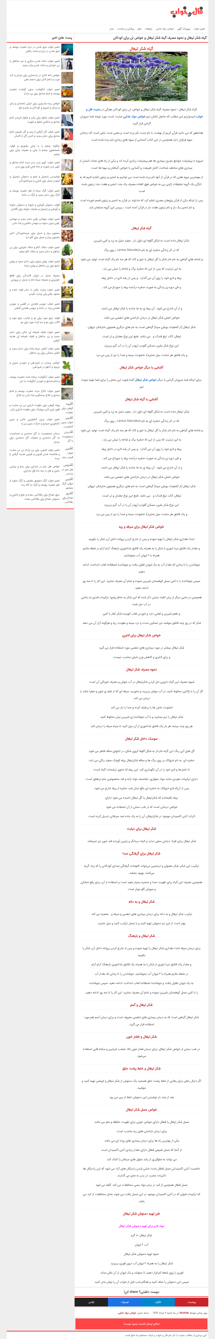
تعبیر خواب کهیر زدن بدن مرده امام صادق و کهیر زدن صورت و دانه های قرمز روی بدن (35, 164)
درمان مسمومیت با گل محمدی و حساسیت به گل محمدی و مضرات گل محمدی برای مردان (35, 437)
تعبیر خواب (199, 29)
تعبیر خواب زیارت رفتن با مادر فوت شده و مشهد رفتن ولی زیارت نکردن (35, 292)
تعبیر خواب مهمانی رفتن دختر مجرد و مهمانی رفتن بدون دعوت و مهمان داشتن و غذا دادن (35, 221)
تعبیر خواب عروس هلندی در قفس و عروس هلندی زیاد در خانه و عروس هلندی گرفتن (35, 306)
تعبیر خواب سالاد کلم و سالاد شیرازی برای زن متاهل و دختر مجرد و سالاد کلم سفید (35, 249)
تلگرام (158, 1302)
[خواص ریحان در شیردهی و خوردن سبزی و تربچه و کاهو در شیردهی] (67, 370)
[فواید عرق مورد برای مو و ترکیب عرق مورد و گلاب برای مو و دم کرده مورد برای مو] (67, 326)
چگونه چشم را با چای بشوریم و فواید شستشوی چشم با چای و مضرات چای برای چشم (35, 150)
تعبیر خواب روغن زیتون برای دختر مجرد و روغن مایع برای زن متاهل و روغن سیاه (35, 263)
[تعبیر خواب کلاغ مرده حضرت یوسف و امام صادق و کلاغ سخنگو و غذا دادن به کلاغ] (67, 399)
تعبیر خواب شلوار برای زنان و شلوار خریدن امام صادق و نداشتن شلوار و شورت (35, 119)
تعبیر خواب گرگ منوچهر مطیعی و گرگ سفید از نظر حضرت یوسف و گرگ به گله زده (35, 482)
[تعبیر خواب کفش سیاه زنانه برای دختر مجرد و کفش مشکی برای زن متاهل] (67, 356)
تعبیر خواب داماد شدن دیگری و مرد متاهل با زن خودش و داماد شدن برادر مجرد (35, 63)
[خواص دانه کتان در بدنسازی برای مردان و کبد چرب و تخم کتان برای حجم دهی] (67, 83)
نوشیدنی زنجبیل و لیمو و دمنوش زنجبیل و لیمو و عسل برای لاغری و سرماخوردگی (35, 178)
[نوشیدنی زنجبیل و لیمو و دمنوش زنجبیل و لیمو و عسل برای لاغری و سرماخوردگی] (67, 184)
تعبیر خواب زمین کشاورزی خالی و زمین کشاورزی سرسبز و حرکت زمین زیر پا (35, 421)
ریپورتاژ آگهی (183, 29)
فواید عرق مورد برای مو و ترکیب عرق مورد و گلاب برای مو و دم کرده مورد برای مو (35, 320)
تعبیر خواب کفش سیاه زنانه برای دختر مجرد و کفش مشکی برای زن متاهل (35, 350)
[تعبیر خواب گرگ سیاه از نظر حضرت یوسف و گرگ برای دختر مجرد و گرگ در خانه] (67, 198)
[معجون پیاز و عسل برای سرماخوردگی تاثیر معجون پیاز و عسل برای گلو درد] (67, 241)
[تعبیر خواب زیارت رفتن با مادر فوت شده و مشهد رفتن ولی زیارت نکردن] (67, 297)
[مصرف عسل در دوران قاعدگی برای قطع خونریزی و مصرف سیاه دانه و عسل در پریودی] (67, 283)
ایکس (91, 1302)
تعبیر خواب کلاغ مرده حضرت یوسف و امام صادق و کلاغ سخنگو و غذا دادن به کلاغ (35, 393)
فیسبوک (125, 1302)
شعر (139, 29)
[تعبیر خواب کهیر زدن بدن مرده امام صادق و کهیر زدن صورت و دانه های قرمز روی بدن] (67, 170)
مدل (112, 29)
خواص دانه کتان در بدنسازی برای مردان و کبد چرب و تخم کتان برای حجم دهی (35, 77)
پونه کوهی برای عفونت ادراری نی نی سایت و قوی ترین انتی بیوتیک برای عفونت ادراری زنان (35, 407)
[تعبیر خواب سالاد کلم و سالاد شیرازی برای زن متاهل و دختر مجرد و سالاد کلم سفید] (67, 255)
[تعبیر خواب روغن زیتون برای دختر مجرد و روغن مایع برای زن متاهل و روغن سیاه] (67, 269)
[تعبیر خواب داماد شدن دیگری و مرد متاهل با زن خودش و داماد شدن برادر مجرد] (67, 69)
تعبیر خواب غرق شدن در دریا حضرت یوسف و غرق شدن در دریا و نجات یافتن (35, 49)
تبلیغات (148, 29)
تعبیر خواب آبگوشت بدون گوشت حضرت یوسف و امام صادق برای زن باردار (35, 91)
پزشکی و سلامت (125, 29)
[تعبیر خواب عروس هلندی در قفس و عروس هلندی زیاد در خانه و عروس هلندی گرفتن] (67, 311)
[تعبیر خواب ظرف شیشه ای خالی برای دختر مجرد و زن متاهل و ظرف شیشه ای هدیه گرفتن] (67, 340)
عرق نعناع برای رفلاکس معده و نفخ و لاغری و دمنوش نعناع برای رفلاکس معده (35, 497)
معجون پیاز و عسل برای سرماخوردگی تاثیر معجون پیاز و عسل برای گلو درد (35, 235)
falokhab (184, 1313)
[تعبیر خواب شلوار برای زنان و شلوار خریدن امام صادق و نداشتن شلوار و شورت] (67, 125)
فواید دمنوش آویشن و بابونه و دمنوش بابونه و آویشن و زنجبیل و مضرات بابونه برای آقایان (35, 207)
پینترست (192, 1302)
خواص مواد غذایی (165, 29)
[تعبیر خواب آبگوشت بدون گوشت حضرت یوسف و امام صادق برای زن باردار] (67, 97)
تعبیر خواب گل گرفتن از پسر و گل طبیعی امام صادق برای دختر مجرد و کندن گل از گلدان (35, 134)
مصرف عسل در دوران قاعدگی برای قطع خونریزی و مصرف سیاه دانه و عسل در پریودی (35, 277)
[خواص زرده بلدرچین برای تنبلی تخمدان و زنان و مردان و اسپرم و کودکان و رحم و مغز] (67, 111)
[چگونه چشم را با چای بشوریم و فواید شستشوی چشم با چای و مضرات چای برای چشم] (67, 154)
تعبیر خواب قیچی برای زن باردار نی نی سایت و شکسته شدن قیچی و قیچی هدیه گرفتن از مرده (35, 454)
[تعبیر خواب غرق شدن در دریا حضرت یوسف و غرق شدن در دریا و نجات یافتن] (67, 55)
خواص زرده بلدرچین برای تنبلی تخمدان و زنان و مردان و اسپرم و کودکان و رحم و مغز (35, 105)
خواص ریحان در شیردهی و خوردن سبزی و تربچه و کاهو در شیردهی (35, 365)
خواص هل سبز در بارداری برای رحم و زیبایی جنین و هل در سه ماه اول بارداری (35, 468)
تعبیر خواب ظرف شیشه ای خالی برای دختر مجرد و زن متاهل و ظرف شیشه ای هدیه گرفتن (35, 336)
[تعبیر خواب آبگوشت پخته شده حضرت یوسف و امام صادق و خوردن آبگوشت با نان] (67, 385)
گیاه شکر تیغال (141, 49)
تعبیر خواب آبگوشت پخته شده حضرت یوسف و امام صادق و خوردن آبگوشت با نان (35, 379)
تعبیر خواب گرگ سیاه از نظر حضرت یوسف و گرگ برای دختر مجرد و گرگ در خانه (35, 193)
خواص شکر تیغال (146, 379)
